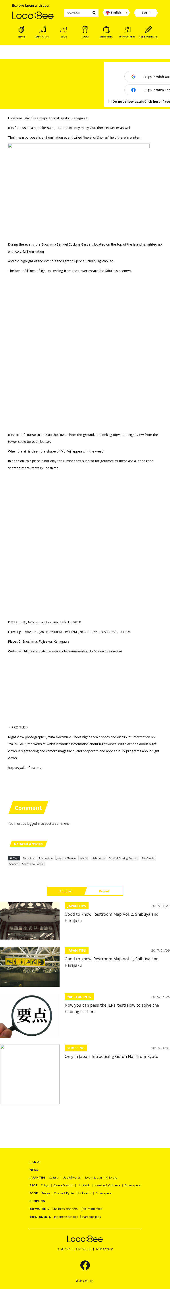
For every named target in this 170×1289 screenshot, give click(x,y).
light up (84, 858)
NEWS (34, 1170)
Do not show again (128, 101)
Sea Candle (148, 858)
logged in (33, 823)
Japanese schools (66, 1217)
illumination (46, 858)
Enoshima (29, 858)
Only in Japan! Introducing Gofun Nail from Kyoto (111, 1056)
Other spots (132, 1185)
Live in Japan (93, 1177)
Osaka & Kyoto (63, 1185)
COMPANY (63, 1249)
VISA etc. (111, 1177)
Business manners (65, 1209)
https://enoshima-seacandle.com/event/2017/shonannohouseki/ (73, 651)
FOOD (34, 1193)
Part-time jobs (91, 1217)
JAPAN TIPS (76, 905)
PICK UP (35, 1162)
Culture (54, 1177)
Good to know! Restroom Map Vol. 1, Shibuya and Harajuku (111, 962)
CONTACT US (82, 1249)
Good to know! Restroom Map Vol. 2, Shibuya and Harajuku (111, 917)
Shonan (13, 864)
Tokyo (45, 1185)
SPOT (34, 1185)
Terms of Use (105, 1249)
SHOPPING (76, 1048)
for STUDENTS (79, 996)
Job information (92, 1209)
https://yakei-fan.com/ (25, 767)
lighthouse (99, 858)
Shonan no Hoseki (32, 864)
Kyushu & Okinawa (107, 1185)
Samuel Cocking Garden (123, 858)
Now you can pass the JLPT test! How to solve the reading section (112, 1008)
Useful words (72, 1177)
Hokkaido (84, 1185)
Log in (146, 12)
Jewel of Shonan (66, 858)
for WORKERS (39, 1209)
